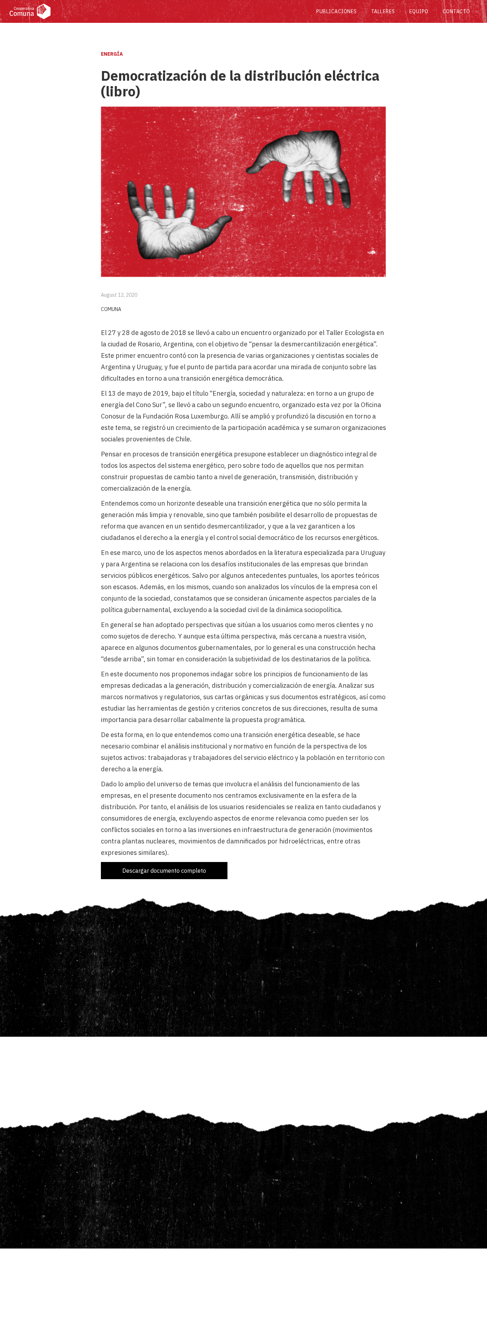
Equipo (419, 11)
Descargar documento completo (164, 870)
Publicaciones (336, 11)
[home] (159, 11)
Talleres (383, 11)
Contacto (456, 11)
